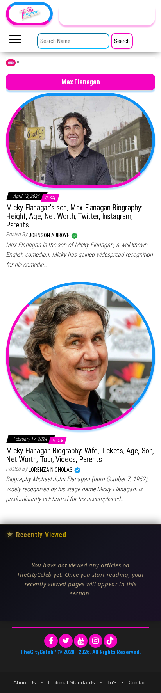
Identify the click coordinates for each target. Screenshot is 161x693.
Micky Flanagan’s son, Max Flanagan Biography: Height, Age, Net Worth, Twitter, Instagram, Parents (74, 216)
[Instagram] (95, 641)
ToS (111, 682)
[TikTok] (110, 641)
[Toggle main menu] (15, 41)
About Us (24, 682)
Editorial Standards (71, 682)
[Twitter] (66, 641)
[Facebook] (51, 641)
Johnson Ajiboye (50, 235)
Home (11, 62)
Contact (138, 682)
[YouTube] (81, 641)
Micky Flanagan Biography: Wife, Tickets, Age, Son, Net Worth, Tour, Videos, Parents (80, 455)
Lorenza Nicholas (51, 470)
